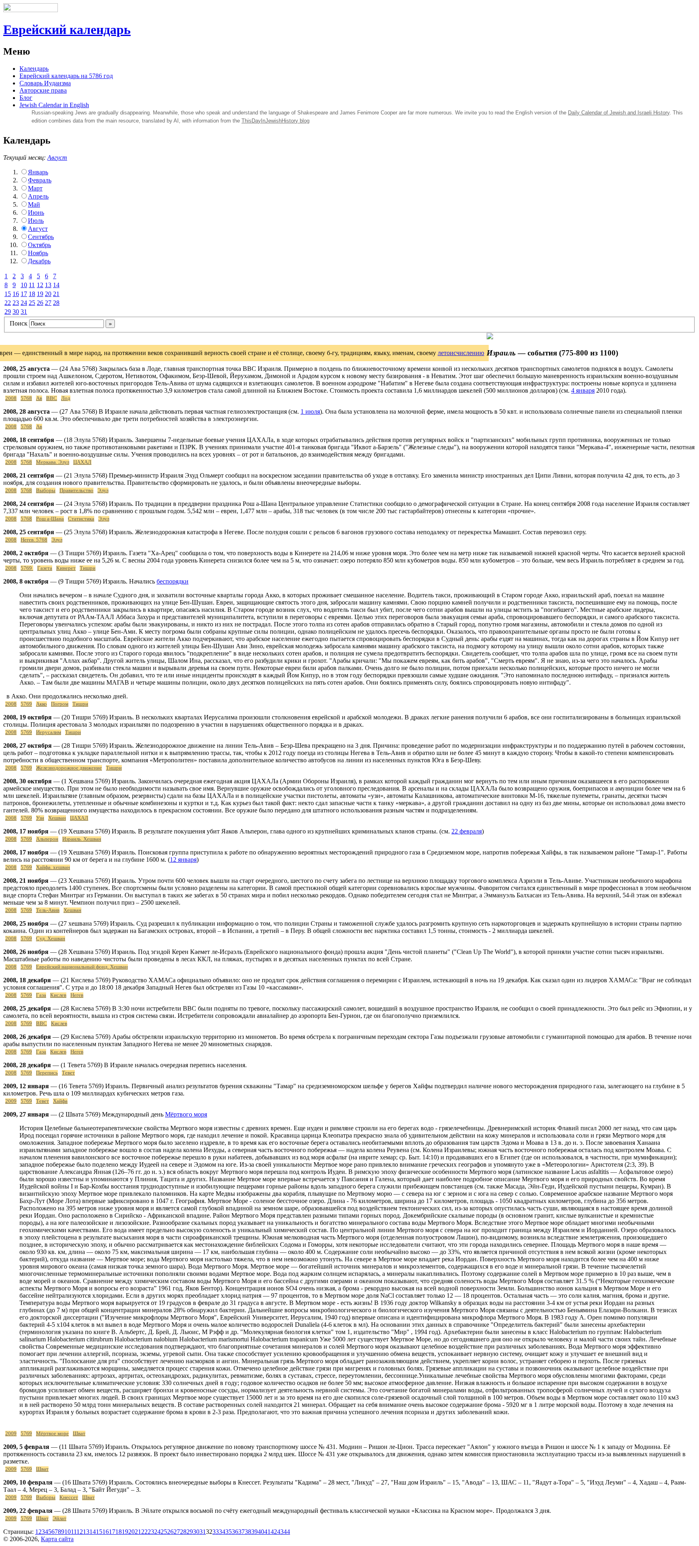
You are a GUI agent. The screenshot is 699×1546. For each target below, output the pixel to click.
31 (24, 311)
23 (16, 302)
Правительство (76, 490)
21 (56, 293)
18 (32, 293)
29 (7, 311)
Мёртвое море (52, 1433)
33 (215, 1531)
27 (48, 302)
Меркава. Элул (52, 462)
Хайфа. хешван (53, 867)
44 (287, 1531)
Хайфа (60, 1101)
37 (241, 1531)
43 (280, 1531)
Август (57, 157)
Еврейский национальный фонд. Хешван (82, 967)
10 (24, 284)
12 (40, 284)
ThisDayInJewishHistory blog (275, 121)
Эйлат (59, 1518)
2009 (11, 1101)
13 (48, 284)
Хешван (57, 818)
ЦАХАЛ (82, 462)
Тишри (87, 568)
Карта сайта (57, 1538)
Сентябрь (41, 236)
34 (222, 1531)
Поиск (19, 323)
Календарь (34, 68)
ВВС (51, 398)
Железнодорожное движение (69, 768)
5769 (27, 568)
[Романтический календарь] (490, 337)
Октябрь (39, 244)
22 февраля (466, 831)
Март (35, 188)
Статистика (81, 519)
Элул (102, 490)
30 (16, 311)
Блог (25, 97)
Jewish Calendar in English (54, 105)
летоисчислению (461, 352)
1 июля (310, 411)
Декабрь (39, 261)
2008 (11, 398)
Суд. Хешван (50, 938)
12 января (183, 859)
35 (228, 1531)
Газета (44, 568)
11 (32, 284)
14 (56, 284)
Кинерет (66, 568)
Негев (76, 995)
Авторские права (43, 90)
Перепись (47, 1073)
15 (7, 293)
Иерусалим (48, 732)
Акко (41, 704)
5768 (26, 398)
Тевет (68, 1073)
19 (40, 293)
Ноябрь (38, 253)
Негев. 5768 (34, 540)
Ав (39, 398)
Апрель (38, 196)
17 (24, 293)
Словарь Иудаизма (45, 83)
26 (40, 302)
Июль (36, 220)
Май (34, 204)
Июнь (36, 212)
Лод (65, 398)
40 (261, 1531)
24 (24, 302)
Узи (40, 818)
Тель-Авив (47, 910)
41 (267, 1531)
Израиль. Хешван (81, 839)
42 (274, 1531)
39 (254, 1531)
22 (7, 302)
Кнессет (68, 1497)
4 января (583, 390)
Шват (79, 1433)
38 (248, 1531)
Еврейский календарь (67, 29)
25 (32, 302)
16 (16, 293)
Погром (59, 704)
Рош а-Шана (50, 519)
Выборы (45, 490)
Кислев (58, 995)
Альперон (47, 839)
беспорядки (173, 581)
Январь (38, 172)
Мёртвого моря (186, 1114)
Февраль (39, 180)
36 (235, 1531)
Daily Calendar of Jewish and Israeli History (618, 113)
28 (56, 302)
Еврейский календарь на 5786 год (66, 75)
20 (48, 293)
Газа (41, 995)
